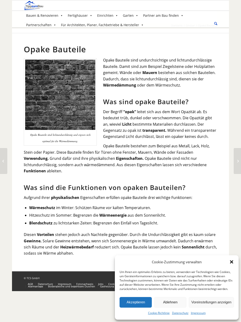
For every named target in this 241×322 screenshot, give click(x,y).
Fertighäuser (78, 15)
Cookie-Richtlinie (159, 313)
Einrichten (105, 15)
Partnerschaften (39, 25)
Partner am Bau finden (161, 15)
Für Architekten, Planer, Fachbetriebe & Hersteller (100, 25)
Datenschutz (180, 313)
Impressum (198, 313)
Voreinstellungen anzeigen (211, 302)
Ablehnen (170, 302)
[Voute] (3, 161)
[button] (231, 262)
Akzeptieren (136, 302)
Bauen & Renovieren (42, 15)
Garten (128, 15)
